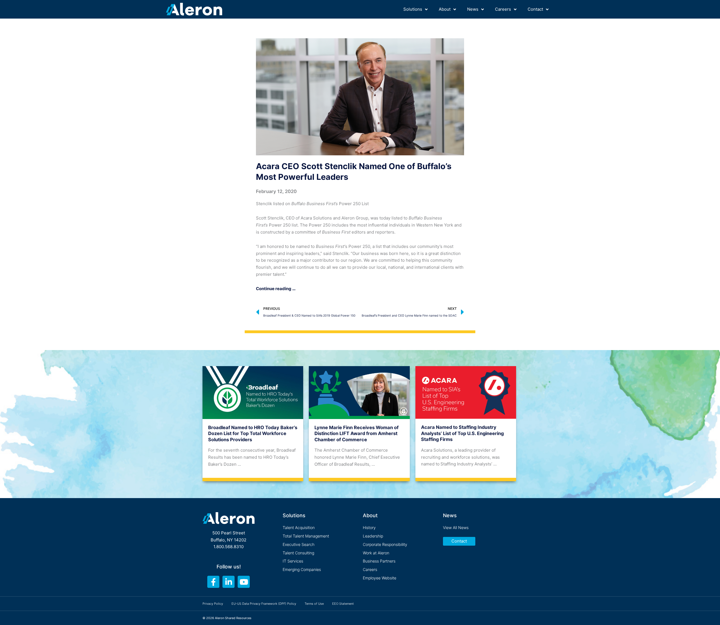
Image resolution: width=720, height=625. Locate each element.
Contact (535, 9)
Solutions (412, 9)
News (472, 9)
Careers (503, 9)
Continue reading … (276, 288)
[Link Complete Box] (252, 422)
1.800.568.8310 (228, 546)
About (445, 9)
